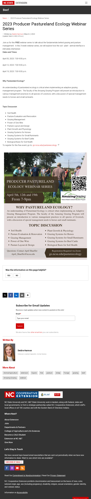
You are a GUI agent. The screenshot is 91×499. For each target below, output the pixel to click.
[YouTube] (17, 468)
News (5, 18)
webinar (23, 378)
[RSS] (22, 468)
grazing (75, 373)
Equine (34, 373)
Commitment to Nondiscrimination (27, 475)
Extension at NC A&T (13, 438)
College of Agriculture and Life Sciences (22, 431)
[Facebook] (7, 468)
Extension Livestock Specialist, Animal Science (32, 354)
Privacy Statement (57, 475)
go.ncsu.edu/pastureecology (45, 145)
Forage (66, 373)
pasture (49, 373)
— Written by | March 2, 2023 (19, 34)
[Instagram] (12, 468)
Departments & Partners (15, 427)
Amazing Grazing (10, 378)
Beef (6, 10)
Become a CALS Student (15, 435)
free (41, 373)
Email (18, 314)
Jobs (7, 423)
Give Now (9, 442)
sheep (58, 373)
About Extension (12, 420)
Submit (20, 326)
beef (83, 373)
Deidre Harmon (17, 34)
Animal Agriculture (10, 373)
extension (24, 373)
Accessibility (22, 492)
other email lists (36, 332)
